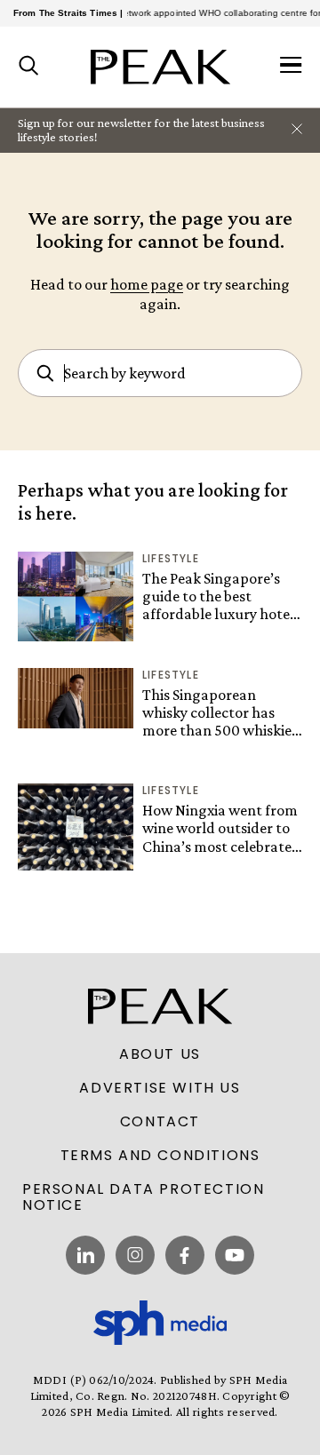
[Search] (29, 66)
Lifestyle (170, 558)
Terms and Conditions (160, 1156)
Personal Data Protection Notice (143, 1197)
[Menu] (291, 66)
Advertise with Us (159, 1088)
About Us (160, 1054)
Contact (160, 1122)
